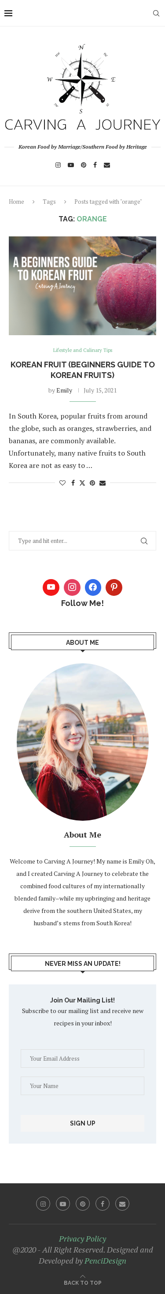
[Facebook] (95, 165)
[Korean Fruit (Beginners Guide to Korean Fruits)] (82, 285)
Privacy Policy (82, 1238)
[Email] (107, 165)
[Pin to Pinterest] (92, 483)
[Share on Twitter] (82, 483)
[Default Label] (114, 587)
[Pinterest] (83, 165)
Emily (64, 390)
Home (16, 202)
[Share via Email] (102, 483)
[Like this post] (62, 483)
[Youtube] (71, 165)
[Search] (156, 13)
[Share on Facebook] (73, 483)
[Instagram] (58, 165)
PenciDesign (105, 1260)
